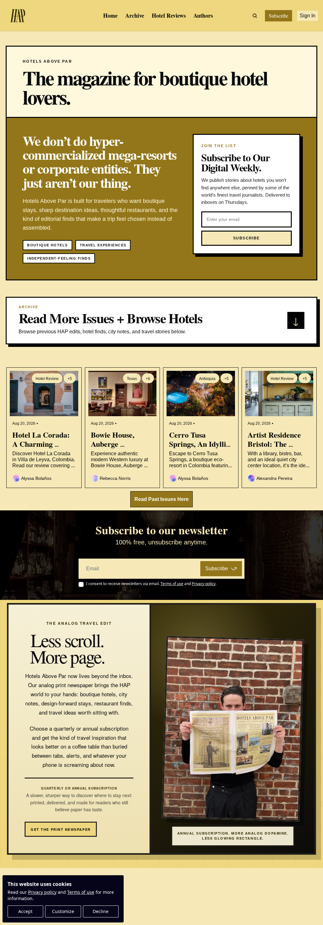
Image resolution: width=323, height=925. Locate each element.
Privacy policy (42, 892)
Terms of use (80, 892)
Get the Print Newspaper (61, 829)
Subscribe (216, 568)
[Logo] (17, 15)
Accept (25, 911)
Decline (101, 911)
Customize (63, 911)
